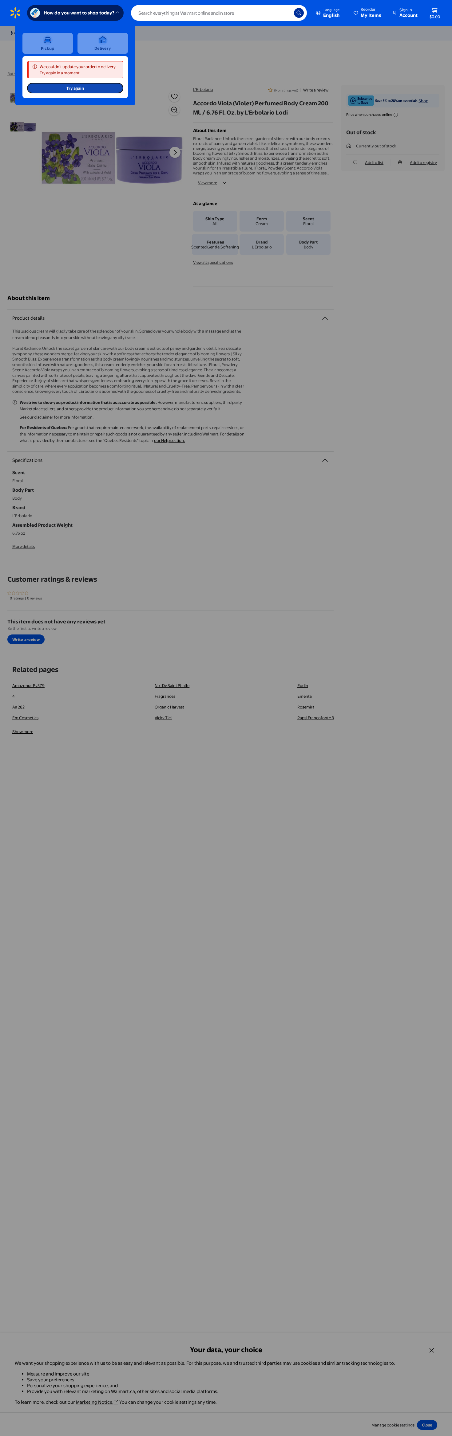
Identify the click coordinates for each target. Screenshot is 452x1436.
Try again (75, 88)
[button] (368, 13)
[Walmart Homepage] (15, 13)
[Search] (299, 13)
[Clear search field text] (284, 13)
